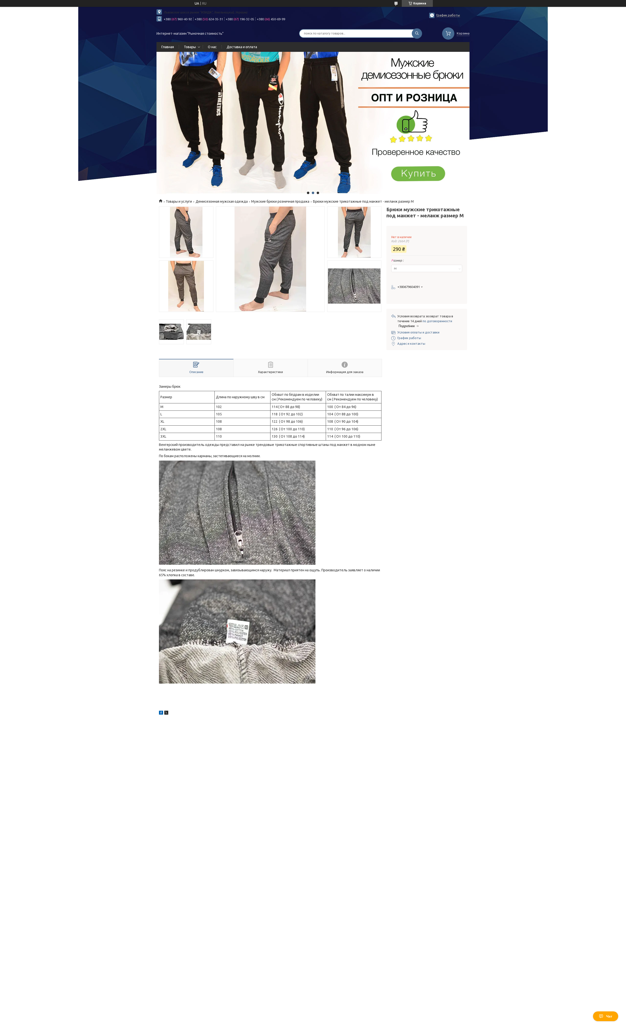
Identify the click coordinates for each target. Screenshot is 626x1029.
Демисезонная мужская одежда (222, 201)
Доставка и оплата (242, 47)
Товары (190, 47)
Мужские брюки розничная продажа (280, 201)
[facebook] (161, 713)
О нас (212, 47)
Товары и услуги (179, 201)
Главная (167, 47)
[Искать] (417, 33)
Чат (609, 1016)
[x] (166, 713)
